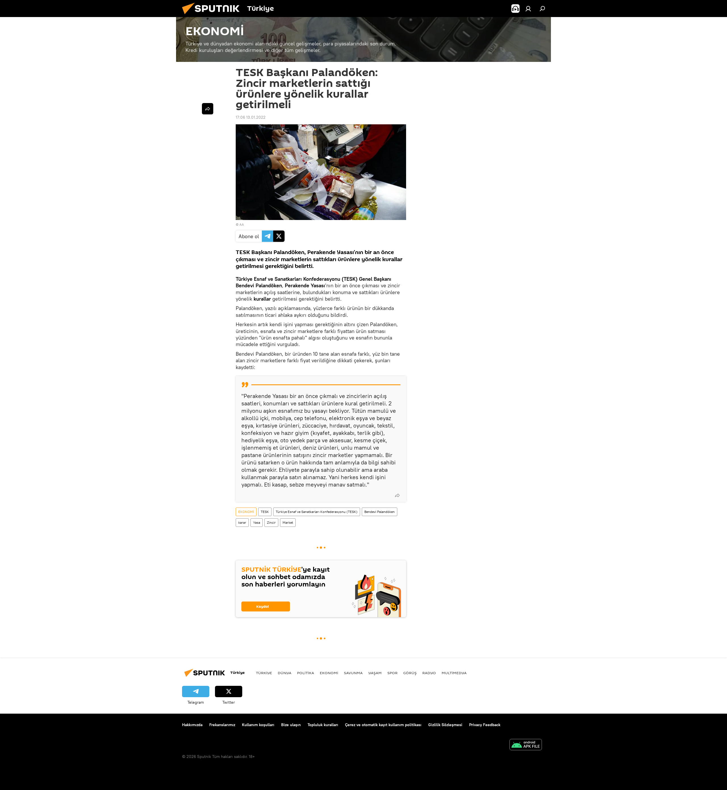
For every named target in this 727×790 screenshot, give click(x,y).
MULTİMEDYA (454, 672)
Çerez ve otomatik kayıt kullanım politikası (383, 724)
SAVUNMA (353, 672)
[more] (397, 495)
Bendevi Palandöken (379, 512)
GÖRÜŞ (410, 672)
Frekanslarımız (222, 724)
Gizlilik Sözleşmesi (445, 724)
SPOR (392, 672)
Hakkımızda (192, 724)
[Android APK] (525, 745)
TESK (265, 512)
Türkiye (264, 672)
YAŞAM (375, 672)
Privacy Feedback (484, 724)
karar (242, 522)
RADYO (429, 672)
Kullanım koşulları (258, 724)
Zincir (271, 522)
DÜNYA (284, 672)
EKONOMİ (246, 512)
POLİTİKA (305, 672)
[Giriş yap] (528, 8)
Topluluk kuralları (323, 724)
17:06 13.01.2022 (251, 117)
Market (288, 522)
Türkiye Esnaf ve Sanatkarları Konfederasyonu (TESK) (317, 512)
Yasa (256, 522)
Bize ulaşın (291, 724)
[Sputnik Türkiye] (213, 15)
